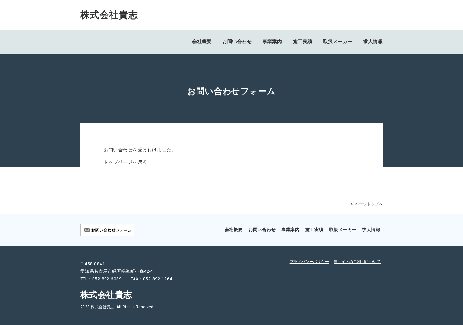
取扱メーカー (337, 41)
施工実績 (302, 41)
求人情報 (373, 41)
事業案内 (272, 41)
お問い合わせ (237, 41)
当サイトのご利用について (357, 261)
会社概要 (202, 41)
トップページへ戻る (125, 162)
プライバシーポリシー (309, 261)
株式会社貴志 (109, 14)
